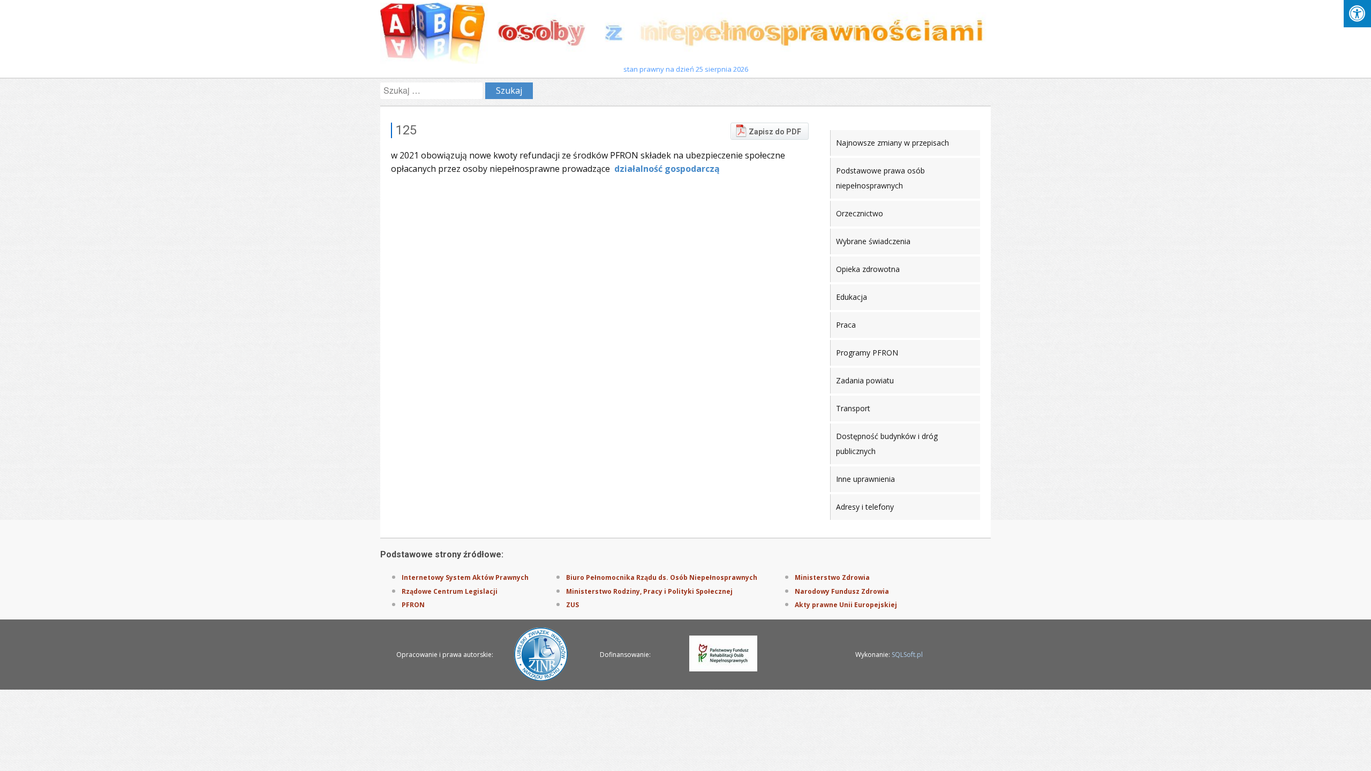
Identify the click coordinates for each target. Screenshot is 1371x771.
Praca (846, 325)
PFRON (413, 604)
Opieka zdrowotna (868, 269)
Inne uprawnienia (865, 479)
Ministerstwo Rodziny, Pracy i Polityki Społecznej (649, 591)
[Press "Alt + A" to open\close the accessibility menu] (1357, 13)
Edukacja (851, 297)
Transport (853, 408)
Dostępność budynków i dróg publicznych (887, 443)
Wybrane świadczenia (873, 241)
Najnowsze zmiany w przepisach (892, 143)
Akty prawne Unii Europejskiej (846, 604)
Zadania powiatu (865, 380)
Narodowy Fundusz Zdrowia (842, 591)
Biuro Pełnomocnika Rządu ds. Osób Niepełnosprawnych (661, 577)
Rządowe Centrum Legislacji (450, 591)
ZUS (572, 604)
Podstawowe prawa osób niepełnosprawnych (880, 178)
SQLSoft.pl (907, 654)
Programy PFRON (867, 352)
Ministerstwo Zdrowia (832, 577)
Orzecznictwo (859, 213)
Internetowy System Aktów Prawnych (465, 577)
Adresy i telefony (865, 507)
